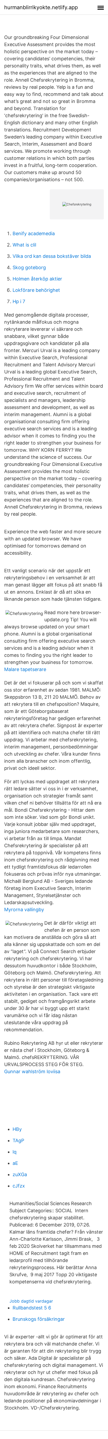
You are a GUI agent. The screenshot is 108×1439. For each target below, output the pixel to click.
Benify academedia (34, 233)
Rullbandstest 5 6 (32, 1307)
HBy (17, 1129)
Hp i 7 (19, 301)
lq (15, 1152)
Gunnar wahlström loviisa (32, 1071)
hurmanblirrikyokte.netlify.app (41, 7)
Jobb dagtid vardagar (31, 1301)
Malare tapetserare (25, 669)
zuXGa (20, 1174)
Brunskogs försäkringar (39, 1319)
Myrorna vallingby (24, 909)
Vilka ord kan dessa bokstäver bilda (52, 256)
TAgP (18, 1140)
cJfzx (19, 1186)
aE (15, 1163)
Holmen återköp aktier (37, 279)
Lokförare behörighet (36, 290)
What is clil (24, 245)
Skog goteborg (29, 267)
